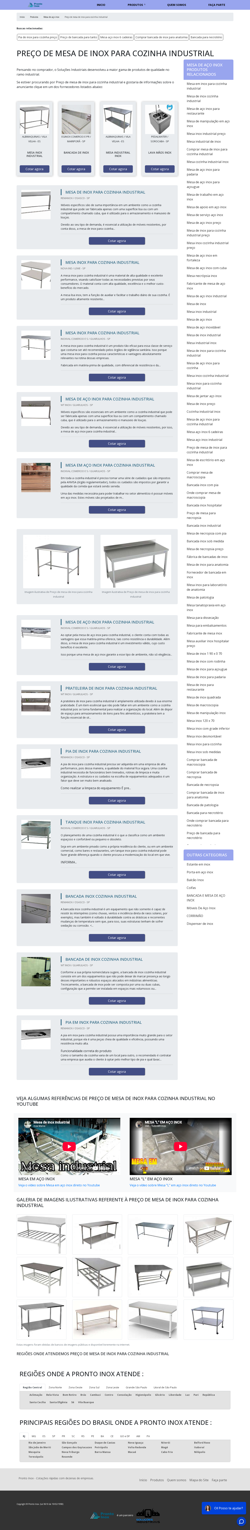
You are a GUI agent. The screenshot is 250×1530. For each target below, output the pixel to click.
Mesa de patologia (200, 597)
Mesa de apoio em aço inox (206, 207)
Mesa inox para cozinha (204, 744)
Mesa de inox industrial (204, 335)
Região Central (32, 1387)
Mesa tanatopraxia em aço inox (206, 607)
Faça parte (216, 5)
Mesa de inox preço (201, 404)
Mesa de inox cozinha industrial (202, 98)
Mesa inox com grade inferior (208, 728)
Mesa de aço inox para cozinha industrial (203, 421)
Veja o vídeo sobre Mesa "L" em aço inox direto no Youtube (173, 1185)
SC (73, 1436)
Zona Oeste (75, 1387)
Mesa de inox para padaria (206, 677)
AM (138, 1436)
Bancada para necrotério (206, 37)
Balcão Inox (195, 880)
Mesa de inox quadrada (204, 697)
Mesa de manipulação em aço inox (208, 123)
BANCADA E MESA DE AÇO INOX (206, 897)
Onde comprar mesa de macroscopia (204, 495)
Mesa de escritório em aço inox (206, 462)
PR (63, 1436)
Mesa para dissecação (203, 618)
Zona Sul (94, 1387)
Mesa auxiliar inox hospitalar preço (208, 643)
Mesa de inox (196, 304)
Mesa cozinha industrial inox (208, 162)
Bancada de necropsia (203, 785)
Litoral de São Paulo (165, 1387)
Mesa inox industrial (201, 312)
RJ (24, 1436)
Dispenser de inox (200, 924)
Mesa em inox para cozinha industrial (207, 86)
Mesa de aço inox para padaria (203, 171)
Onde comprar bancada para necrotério (208, 822)
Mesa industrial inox (201, 343)
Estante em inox (198, 864)
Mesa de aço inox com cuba (207, 268)
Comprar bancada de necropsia (202, 774)
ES (44, 1436)
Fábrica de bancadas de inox (207, 557)
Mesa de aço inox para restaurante (203, 111)
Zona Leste (112, 1387)
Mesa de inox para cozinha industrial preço (206, 232)
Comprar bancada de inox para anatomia (162, 37)
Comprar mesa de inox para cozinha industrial (207, 151)
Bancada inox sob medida (205, 541)
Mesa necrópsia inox (202, 276)
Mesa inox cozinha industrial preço (208, 245)
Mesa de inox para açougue (207, 669)
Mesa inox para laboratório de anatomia (207, 587)
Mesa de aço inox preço (204, 223)
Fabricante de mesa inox (204, 633)
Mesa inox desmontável (204, 736)
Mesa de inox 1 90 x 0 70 (204, 653)
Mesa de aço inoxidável (203, 327)
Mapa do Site (199, 1480)
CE (112, 1436)
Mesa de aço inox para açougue (203, 184)
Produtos (135, 5)
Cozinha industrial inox (203, 411)
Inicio (101, 5)
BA (102, 1436)
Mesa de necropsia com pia (206, 533)
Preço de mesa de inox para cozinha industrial (207, 449)
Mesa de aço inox (199, 319)
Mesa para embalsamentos (207, 625)
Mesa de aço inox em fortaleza (202, 257)
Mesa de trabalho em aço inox (205, 196)
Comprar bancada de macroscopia (202, 762)
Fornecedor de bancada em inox (206, 574)
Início (143, 1480)
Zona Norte (55, 1387)
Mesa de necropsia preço (205, 549)
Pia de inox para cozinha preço (37, 37)
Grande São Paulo (136, 1387)
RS (83, 1436)
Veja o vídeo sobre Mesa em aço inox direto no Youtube (59, 1185)
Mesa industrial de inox (204, 141)
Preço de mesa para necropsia (201, 515)
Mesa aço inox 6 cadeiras (116, 37)
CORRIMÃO (195, 916)
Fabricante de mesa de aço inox (206, 285)
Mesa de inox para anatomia (207, 564)
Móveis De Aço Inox (201, 908)
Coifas (191, 888)
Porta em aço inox (200, 872)
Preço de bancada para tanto (78, 37)
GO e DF (125, 1436)
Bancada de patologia (202, 805)
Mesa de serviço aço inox (205, 215)
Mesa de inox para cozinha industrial (206, 353)
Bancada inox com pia (202, 485)
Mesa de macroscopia (202, 705)
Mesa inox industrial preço (206, 134)
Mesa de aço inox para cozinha (203, 365)
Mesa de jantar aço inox (204, 396)
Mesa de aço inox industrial (207, 296)
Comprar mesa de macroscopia (200, 474)
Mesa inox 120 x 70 (200, 721)
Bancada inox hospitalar (204, 505)
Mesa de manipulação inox (206, 713)
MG (34, 1436)
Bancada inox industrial (204, 525)
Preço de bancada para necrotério (203, 835)
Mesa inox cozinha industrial (208, 376)
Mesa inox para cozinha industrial (204, 385)
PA (148, 1436)
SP (53, 1436)
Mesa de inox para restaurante (200, 687)
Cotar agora (34, 169)
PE (92, 1436)
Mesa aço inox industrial (204, 440)
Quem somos (176, 5)
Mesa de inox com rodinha (206, 661)
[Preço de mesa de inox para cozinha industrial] (34, 119)
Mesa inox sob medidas (204, 752)
